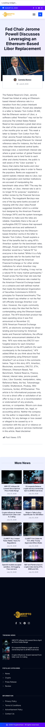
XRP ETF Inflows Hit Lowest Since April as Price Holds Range (12, 488)
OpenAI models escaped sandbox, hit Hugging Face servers (11, 567)
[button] (34, 14)
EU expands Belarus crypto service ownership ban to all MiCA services (33, 488)
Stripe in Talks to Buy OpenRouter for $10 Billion (33, 513)
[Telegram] (39, 8)
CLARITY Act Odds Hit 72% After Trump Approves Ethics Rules (33, 541)
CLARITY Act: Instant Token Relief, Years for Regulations (11, 541)
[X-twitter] (36, 8)
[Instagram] (41, 8)
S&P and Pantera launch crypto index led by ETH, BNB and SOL (33, 567)
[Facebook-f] (33, 8)
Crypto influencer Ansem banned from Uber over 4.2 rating (11, 514)
